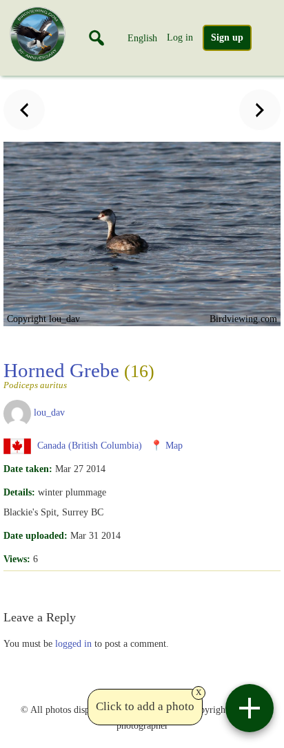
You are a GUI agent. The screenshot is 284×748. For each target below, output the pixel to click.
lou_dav (49, 412)
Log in (180, 37)
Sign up (227, 37)
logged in (73, 643)
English (142, 37)
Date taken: (27, 468)
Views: (16, 558)
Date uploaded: (35, 535)
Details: (19, 492)
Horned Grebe (78, 374)
